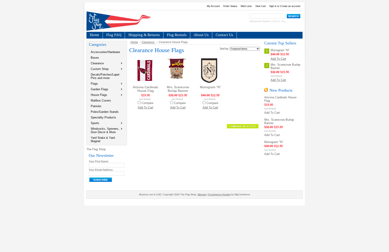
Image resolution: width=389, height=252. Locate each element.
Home (134, 42)
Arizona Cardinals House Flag (145, 88)
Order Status (230, 6)
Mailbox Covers (101, 100)
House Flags (98, 95)
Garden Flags (98, 89)
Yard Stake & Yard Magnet (103, 139)
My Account (213, 6)
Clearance (96, 63)
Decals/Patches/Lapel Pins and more (105, 76)
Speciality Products (103, 117)
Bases (95, 57)
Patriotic (96, 106)
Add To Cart (145, 107)
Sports (94, 123)
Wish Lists (246, 6)
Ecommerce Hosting (219, 194)
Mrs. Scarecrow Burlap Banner (178, 88)
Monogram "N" (210, 87)
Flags (93, 84)
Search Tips (279, 21)
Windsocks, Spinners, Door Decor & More (104, 130)
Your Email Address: (101, 170)
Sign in (272, 6)
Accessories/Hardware (105, 52)
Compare (147, 103)
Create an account (290, 6)
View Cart (260, 6)
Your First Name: (99, 161)
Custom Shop (99, 69)
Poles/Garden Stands (105, 111)
